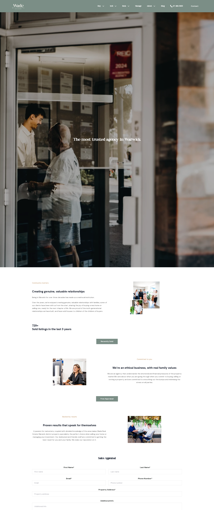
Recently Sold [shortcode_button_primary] (107, 341)
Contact (194, 6)
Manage (138, 6)
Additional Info (107, 501)
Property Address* (107, 489)
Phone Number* (145, 478)
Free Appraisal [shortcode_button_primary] (107, 399)
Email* (69, 478)
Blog (163, 6)
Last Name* (145, 467)
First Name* (69, 467)
